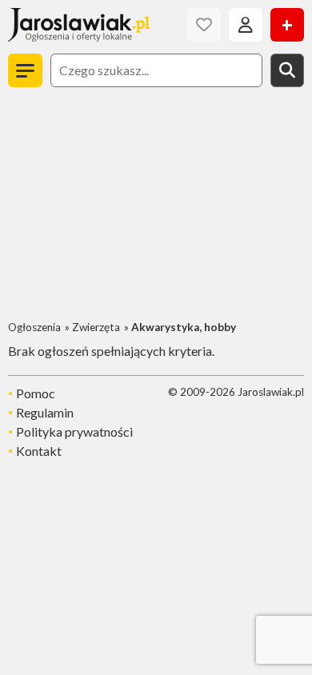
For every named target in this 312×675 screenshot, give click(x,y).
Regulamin (45, 412)
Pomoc (35, 393)
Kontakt (39, 450)
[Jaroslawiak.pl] (79, 25)
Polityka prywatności (74, 431)
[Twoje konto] (245, 25)
